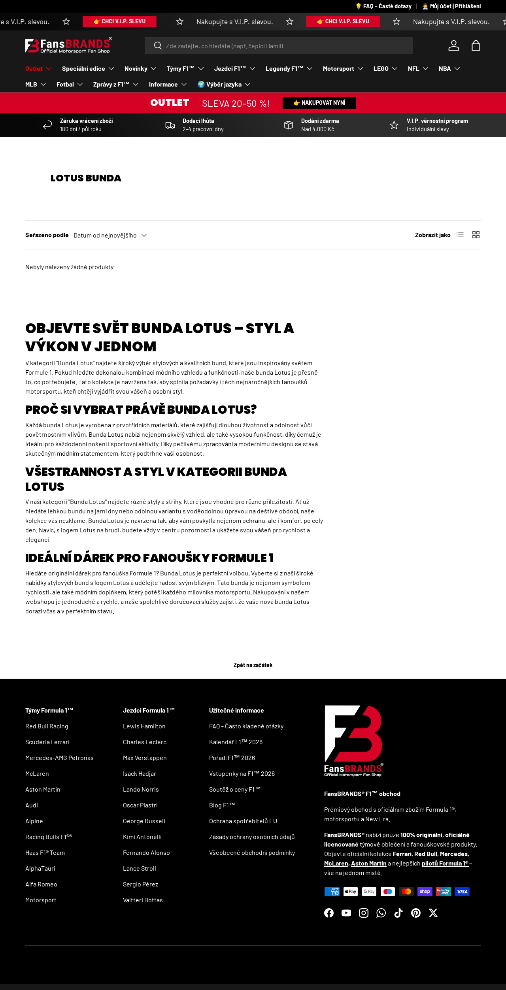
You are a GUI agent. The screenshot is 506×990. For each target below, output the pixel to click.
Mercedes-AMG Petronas (59, 757)
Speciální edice (83, 68)
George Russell (144, 820)
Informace (163, 84)
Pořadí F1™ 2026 (232, 757)
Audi (31, 805)
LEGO (381, 68)
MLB (31, 84)
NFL (413, 68)
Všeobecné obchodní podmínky (252, 852)
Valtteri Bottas (143, 899)
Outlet (34, 68)
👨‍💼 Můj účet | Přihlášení (451, 6)
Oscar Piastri (140, 805)
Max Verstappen (145, 757)
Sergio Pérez (140, 884)
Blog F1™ (222, 805)
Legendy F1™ (285, 68)
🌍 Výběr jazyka (219, 84)
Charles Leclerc (144, 741)
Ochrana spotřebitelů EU (243, 820)
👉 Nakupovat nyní (319, 102)
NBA (445, 68)
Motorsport (338, 68)
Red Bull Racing (46, 726)
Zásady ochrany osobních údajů (252, 836)
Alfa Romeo (41, 884)
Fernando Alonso (146, 852)
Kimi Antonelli (142, 836)
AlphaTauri (40, 868)
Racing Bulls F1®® (48, 836)
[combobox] (279, 45)
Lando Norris (141, 789)
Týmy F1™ (181, 68)
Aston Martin (42, 789)
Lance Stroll (139, 868)
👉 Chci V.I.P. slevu (108, 21)
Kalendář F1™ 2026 (235, 741)
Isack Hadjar (139, 773)
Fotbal (65, 84)
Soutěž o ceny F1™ (235, 789)
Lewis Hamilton (144, 726)
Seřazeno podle (47, 234)
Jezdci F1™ (230, 68)
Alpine (34, 820)
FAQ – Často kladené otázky (246, 726)
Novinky (136, 68)
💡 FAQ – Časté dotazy (383, 6)
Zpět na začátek (253, 665)
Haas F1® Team (45, 852)
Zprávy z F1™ (111, 84)
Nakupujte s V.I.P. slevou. (223, 21)
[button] (476, 45)
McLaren (37, 773)
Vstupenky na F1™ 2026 (242, 773)
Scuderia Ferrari (47, 741)
